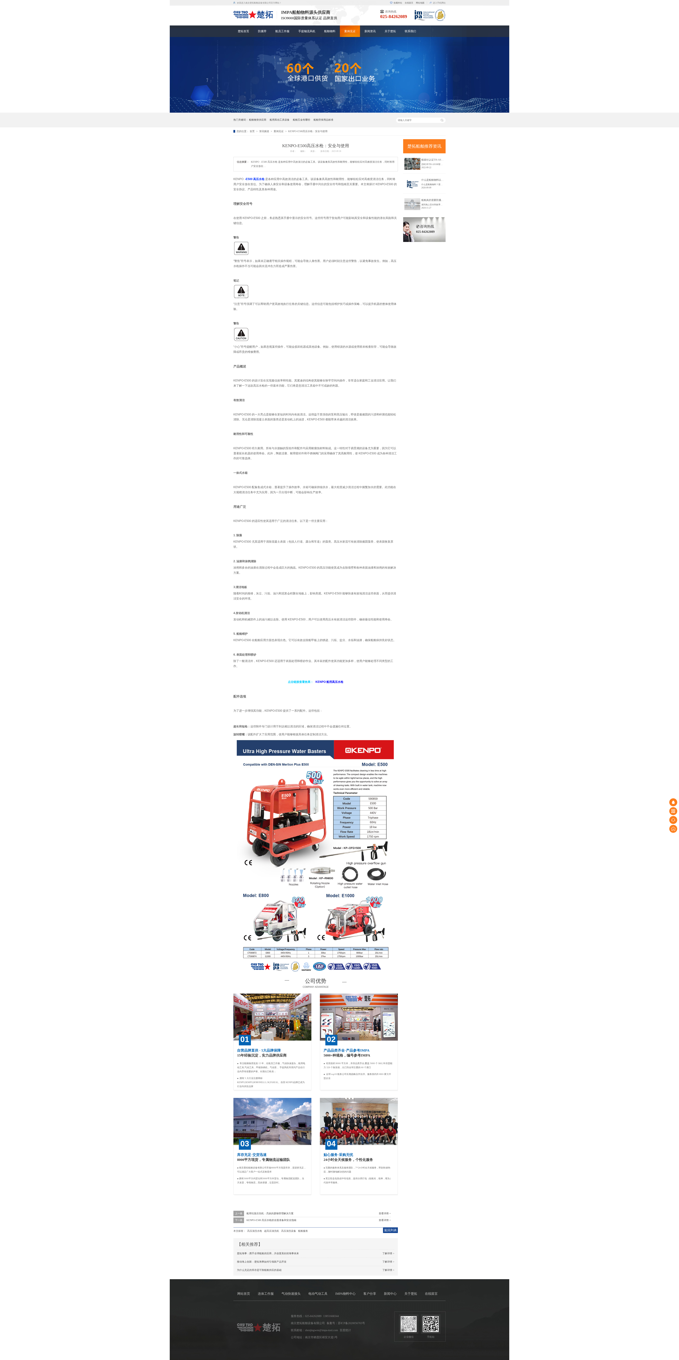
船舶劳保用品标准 (323, 119)
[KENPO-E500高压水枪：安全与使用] (253, 17)
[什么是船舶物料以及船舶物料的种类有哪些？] (412, 184)
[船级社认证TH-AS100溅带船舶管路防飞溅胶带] (412, 164)
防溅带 (262, 31)
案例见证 (350, 31)
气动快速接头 (291, 1293)
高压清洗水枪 (254, 1231)
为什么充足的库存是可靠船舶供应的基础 (259, 1270)
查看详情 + (385, 1213)
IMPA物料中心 (345, 1293)
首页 (252, 131)
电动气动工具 (317, 1293)
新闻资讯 (370, 31)
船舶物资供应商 (257, 119)
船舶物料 (329, 31)
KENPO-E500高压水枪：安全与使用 (307, 131)
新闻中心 (390, 1293)
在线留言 (409, 3)
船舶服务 (303, 1231)
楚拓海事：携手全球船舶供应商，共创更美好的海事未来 (268, 1253)
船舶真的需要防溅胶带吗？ (436, 200)
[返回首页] (673, 829)
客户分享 (369, 1293)
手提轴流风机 (306, 31)
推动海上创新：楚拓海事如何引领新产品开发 (261, 1261)
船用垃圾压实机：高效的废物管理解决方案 (270, 1213)
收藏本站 (398, 3)
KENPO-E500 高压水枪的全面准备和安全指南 (271, 1220)
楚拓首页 (243, 31)
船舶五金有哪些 (301, 119)
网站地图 (420, 3)
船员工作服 (282, 31)
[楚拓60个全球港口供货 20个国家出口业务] (339, 112)
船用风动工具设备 (279, 119)
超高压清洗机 (271, 1231)
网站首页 (243, 1293)
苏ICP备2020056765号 (351, 1323)
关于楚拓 (390, 31)
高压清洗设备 (288, 1231)
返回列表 (390, 1230)
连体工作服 (266, 1293)
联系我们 (410, 31)
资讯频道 (264, 131)
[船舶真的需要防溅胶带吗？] (412, 204)
